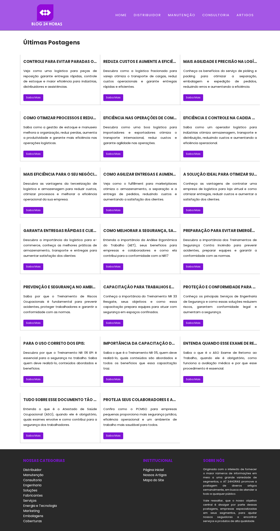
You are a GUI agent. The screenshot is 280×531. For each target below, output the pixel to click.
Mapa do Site (153, 480)
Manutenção (181, 15)
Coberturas (32, 521)
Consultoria (216, 15)
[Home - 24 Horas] (45, 15)
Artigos (245, 15)
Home (121, 15)
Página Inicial (153, 469)
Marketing (31, 510)
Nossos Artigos (155, 475)
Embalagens (33, 516)
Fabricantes (33, 495)
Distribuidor (147, 15)
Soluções (30, 490)
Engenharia (32, 485)
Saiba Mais (33, 97)
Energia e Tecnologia (40, 505)
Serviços (29, 500)
